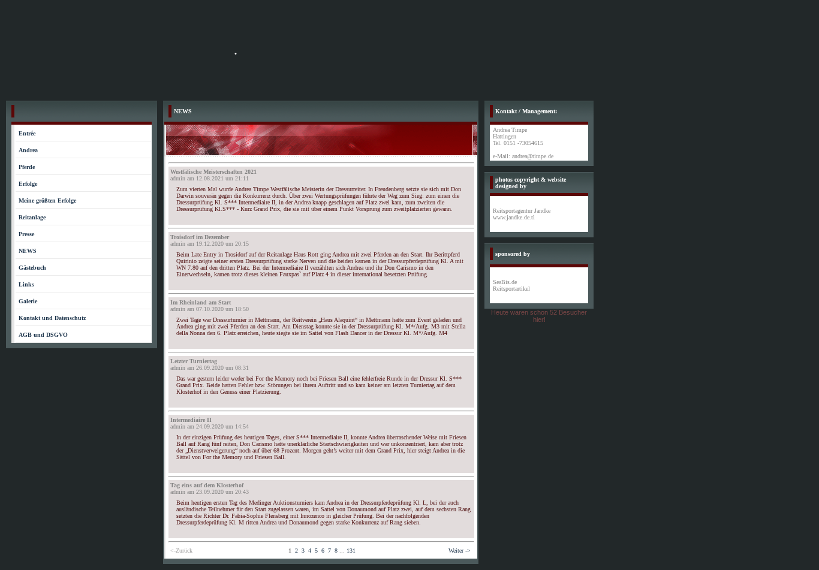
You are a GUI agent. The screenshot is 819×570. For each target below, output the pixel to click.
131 (351, 550)
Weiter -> (459, 550)
